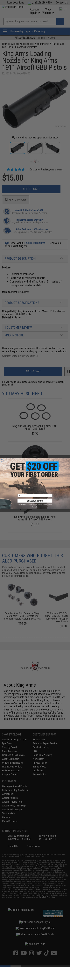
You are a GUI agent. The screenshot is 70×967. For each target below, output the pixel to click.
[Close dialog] (2, 460)
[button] (35, 502)
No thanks (35, 507)
